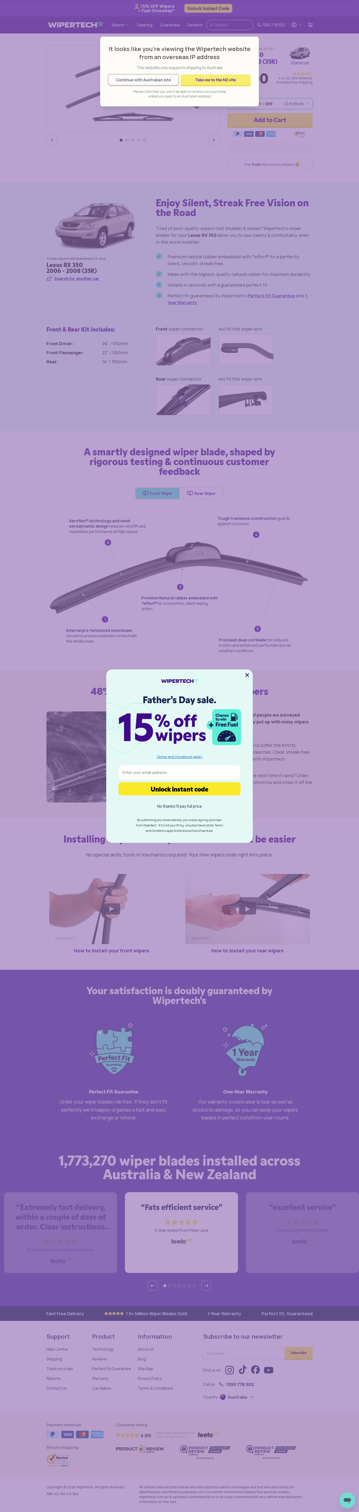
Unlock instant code (179, 788)
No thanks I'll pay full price (179, 806)
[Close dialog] (247, 675)
